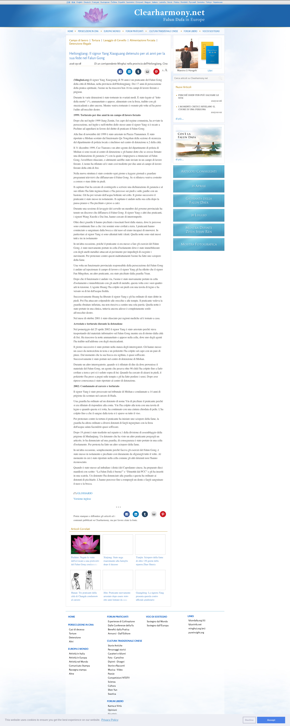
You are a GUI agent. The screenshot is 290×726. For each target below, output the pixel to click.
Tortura (96, 40)
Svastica (112, 693)
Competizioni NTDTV (119, 677)
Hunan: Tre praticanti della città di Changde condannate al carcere (84, 596)
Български (105, 2)
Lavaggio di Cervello (115, 40)
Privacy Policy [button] (109, 719)
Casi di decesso (76, 629)
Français (95, 2)
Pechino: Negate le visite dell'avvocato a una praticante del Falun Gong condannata (85, 561)
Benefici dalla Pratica (118, 629)
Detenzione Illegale (80, 43)
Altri (71, 641)
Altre (71, 673)
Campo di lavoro (79, 40)
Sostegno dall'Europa (157, 625)
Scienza (111, 681)
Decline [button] (249, 720)
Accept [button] (271, 720)
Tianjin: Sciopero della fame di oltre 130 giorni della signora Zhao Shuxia (149, 561)
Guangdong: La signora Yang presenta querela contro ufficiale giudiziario (150, 596)
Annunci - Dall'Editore (119, 633)
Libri (210, 70)
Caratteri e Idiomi (117, 653)
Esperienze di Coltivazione (121, 621)
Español (121, 2)
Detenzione (75, 637)
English (79, 2)
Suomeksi (130, 2)
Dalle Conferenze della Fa (121, 625)
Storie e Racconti (116, 665)
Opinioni (112, 709)
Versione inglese (82, 498)
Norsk (169, 2)
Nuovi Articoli (183, 87)
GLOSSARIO (84, 493)
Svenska (200, 2)
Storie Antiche (115, 645)
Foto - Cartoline (116, 657)
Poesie (111, 673)
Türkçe (209, 2)
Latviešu (162, 2)
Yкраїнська (217, 2)
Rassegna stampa (77, 669)
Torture (72, 633)
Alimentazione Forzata (143, 40)
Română (184, 2)
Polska (176, 2)
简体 (73, 2)
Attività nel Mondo (78, 661)
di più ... (180, 118)
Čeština (114, 2)
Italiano (155, 2)
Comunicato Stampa (79, 665)
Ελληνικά (139, 2)
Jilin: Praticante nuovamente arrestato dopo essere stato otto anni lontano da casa (117, 596)
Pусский (192, 2)
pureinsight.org (196, 632)
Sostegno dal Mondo (157, 621)
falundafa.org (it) (196, 620)
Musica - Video (115, 669)
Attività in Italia (77, 653)
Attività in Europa (78, 657)
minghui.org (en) (196, 628)
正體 (68, 2)
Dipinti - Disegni (116, 661)
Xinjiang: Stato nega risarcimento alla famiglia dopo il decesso (116, 561)
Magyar (147, 2)
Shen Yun (112, 689)
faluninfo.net (195, 624)
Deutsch (87, 2)
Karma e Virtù (115, 705)
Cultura (112, 685)
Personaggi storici (117, 649)
